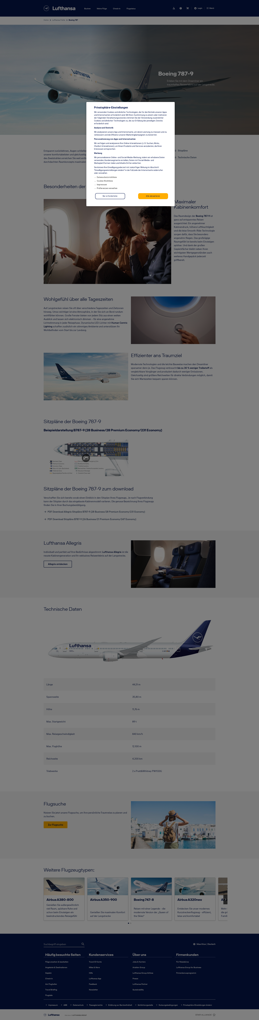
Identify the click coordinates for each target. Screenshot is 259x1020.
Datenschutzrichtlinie (107, 177)
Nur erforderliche (110, 196)
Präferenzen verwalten (107, 188)
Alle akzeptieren (153, 196)
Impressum (102, 185)
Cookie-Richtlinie (105, 181)
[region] (130, 154)
